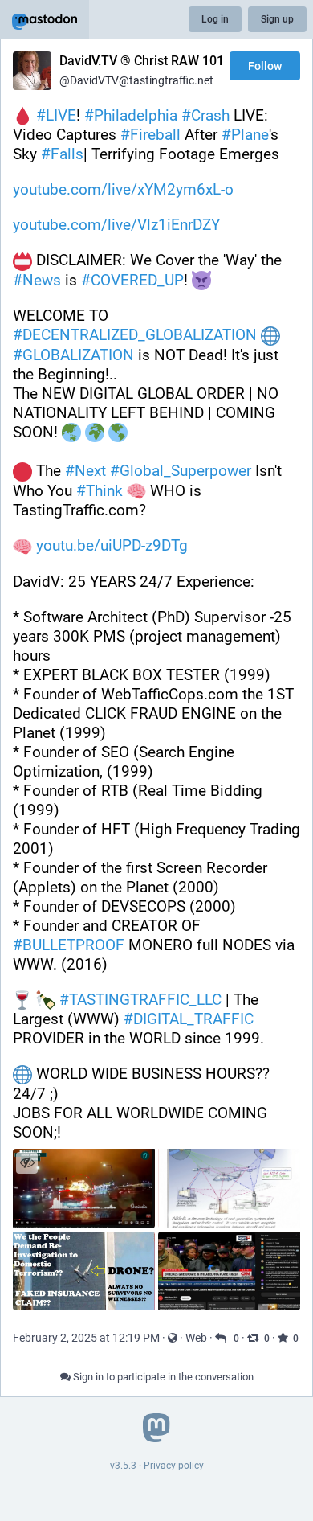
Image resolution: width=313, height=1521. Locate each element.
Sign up (277, 19)
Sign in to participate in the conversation (162, 1377)
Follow (265, 65)
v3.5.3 (123, 1465)
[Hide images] (27, 1163)
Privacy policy (174, 1465)
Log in (215, 19)
